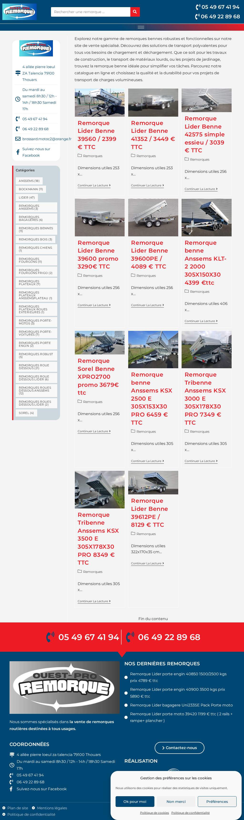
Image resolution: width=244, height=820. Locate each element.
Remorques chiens (35, 249)
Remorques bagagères (31, 218)
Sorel (26, 413)
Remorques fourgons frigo (35, 271)
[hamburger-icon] (141, 27)
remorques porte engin (35, 344)
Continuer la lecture (94, 185)
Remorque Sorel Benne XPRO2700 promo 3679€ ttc (98, 376)
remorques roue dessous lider (34, 378)
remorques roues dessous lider (35, 403)
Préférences (217, 801)
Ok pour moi (134, 801)
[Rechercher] (135, 12)
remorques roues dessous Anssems (35, 390)
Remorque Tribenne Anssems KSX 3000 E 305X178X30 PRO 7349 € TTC (205, 398)
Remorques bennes (36, 229)
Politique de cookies (154, 813)
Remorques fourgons (30, 260)
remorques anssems (29, 207)
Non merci (176, 801)
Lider (27, 197)
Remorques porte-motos (35, 322)
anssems (29, 181)
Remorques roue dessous (34, 366)
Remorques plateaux (29, 282)
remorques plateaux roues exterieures (33, 309)
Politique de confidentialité (190, 813)
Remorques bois (35, 239)
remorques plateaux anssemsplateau (35, 295)
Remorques (92, 156)
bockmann (31, 189)
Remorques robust (36, 355)
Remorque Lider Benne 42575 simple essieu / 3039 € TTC (205, 134)
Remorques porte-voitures (35, 333)
